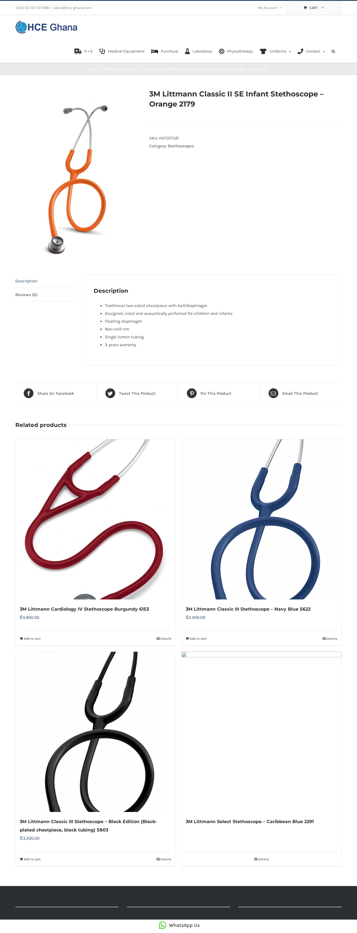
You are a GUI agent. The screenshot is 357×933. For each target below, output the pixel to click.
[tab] (46, 281)
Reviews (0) (26, 294)
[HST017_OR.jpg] (78, 173)
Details (165, 639)
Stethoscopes (181, 145)
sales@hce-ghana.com (72, 8)
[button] (333, 51)
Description (26, 281)
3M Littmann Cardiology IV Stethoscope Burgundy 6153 (84, 609)
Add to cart (32, 639)
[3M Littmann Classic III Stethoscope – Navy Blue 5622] (261, 519)
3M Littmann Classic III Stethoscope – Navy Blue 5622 (248, 609)
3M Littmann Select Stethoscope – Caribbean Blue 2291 (250, 821)
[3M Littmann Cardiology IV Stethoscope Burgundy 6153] (95, 519)
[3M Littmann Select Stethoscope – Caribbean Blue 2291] (261, 732)
